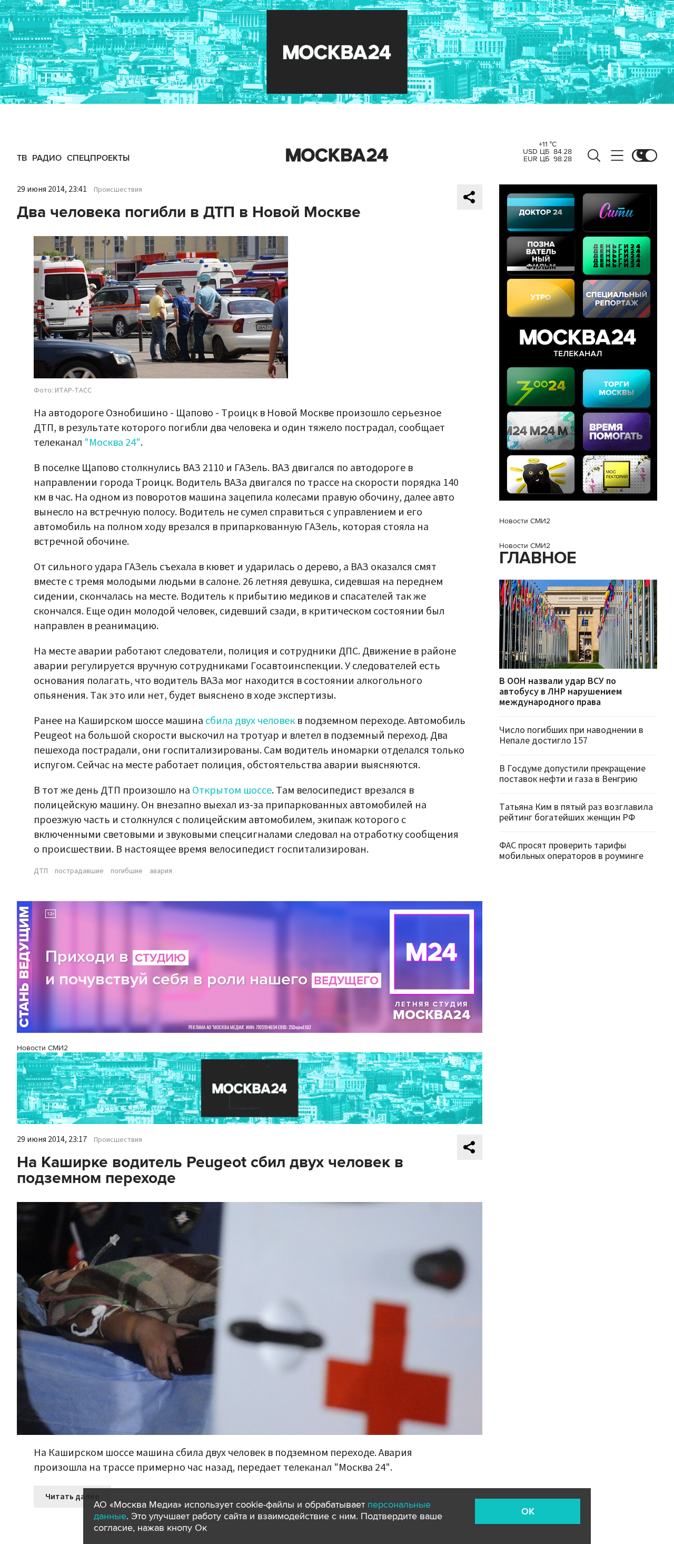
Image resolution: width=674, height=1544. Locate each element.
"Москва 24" (112, 442)
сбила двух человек (250, 721)
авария (161, 871)
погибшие (127, 871)
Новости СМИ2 (42, 1047)
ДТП (41, 871)
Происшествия (118, 189)
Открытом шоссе (232, 790)
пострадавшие (79, 871)
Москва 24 (337, 155)
